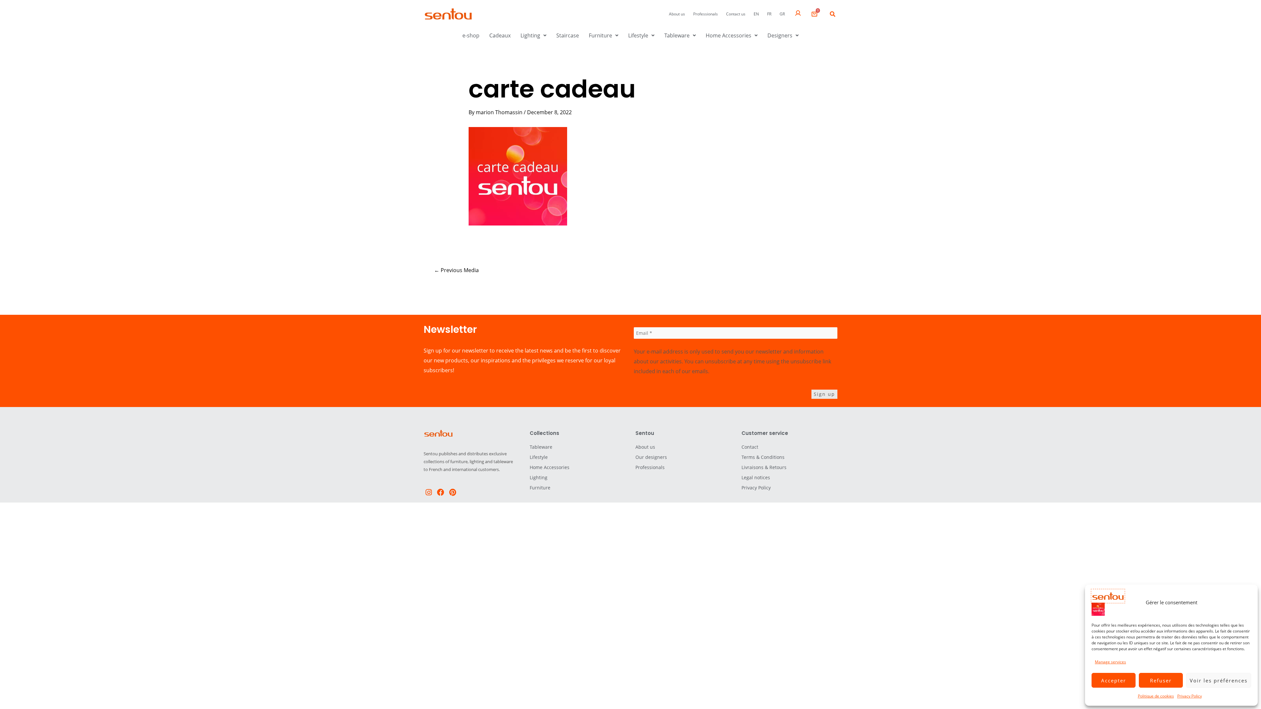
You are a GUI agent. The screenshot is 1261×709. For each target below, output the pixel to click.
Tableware (677, 35)
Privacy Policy (1189, 696)
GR (782, 14)
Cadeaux (500, 35)
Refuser (1161, 680)
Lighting (530, 35)
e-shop (470, 35)
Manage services (1110, 662)
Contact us (735, 14)
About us (677, 14)
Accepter (1113, 680)
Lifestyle (638, 35)
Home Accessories (728, 35)
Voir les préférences (1219, 680)
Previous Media (456, 270)
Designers (779, 35)
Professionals (705, 14)
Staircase (567, 35)
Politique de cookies (1156, 696)
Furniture (600, 35)
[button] (832, 14)
